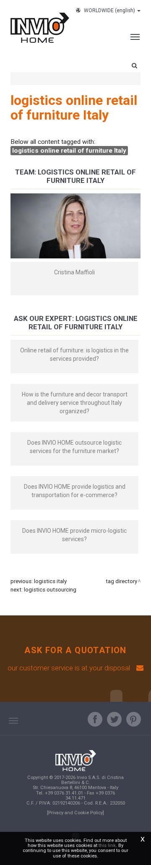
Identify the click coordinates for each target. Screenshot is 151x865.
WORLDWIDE (109, 10)
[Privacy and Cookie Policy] (75, 812)
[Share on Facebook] (95, 719)
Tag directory (121, 581)
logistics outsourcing (50, 589)
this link (107, 845)
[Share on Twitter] (114, 719)
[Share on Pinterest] (133, 719)
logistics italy (50, 581)
